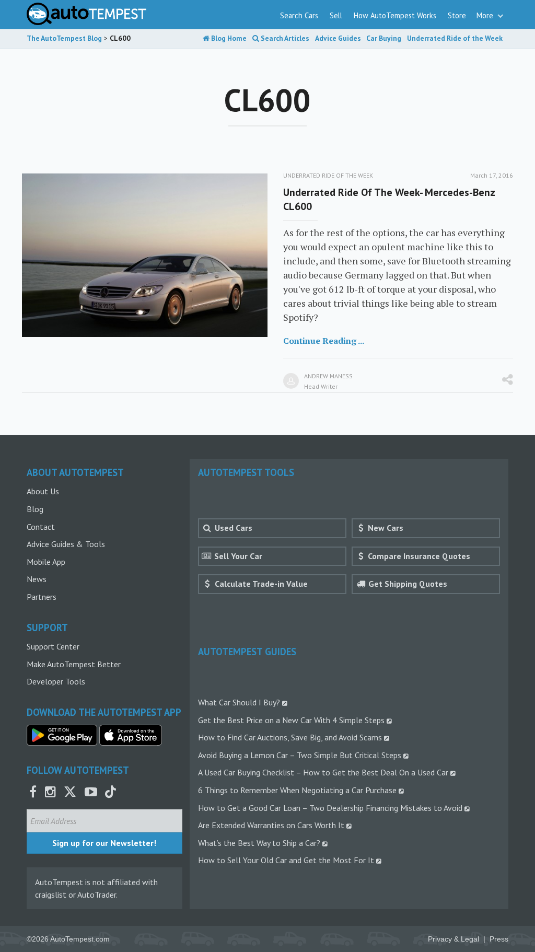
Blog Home (228, 38)
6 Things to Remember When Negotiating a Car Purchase (297, 790)
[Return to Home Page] (86, 14)
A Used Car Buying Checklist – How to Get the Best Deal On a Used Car (323, 772)
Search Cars (299, 15)
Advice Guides (338, 38)
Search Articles (284, 38)
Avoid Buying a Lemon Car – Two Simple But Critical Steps (299, 755)
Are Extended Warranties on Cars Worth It (271, 825)
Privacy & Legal (453, 939)
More (485, 15)
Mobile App (46, 561)
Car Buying (383, 38)
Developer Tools (56, 681)
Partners (41, 596)
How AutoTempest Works (395, 15)
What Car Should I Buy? (239, 702)
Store (457, 15)
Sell (336, 15)
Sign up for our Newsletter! (104, 843)
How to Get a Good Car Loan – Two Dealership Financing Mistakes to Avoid (330, 808)
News (36, 579)
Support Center (53, 646)
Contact (41, 526)
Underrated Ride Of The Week (328, 175)
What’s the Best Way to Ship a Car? (259, 843)
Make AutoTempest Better (74, 664)
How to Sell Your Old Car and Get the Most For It (286, 860)
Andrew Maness (328, 376)
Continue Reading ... (323, 340)
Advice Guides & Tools (66, 544)
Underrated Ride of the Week (455, 38)
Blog (35, 509)
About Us (43, 491)
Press (499, 939)
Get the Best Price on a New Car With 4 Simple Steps (291, 720)
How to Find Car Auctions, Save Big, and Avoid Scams (290, 737)
